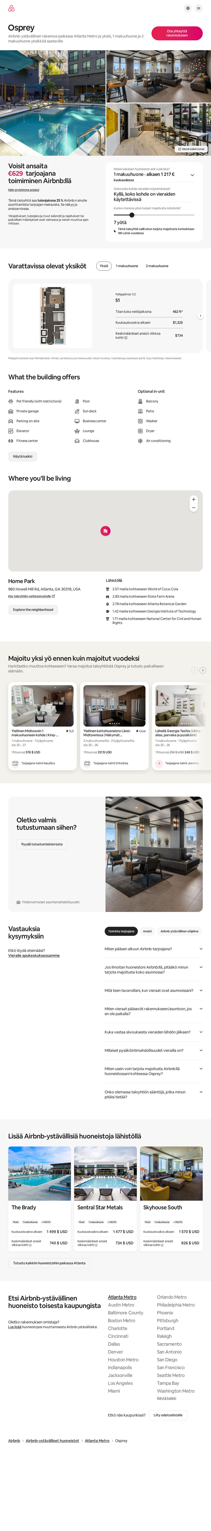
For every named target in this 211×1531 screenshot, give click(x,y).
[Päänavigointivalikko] (199, 8)
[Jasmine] (159, 763)
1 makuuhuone (127, 266)
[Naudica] (15, 763)
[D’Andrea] (87, 763)
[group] (154, 202)
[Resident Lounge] (158, 76)
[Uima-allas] (53, 103)
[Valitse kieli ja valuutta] (188, 8)
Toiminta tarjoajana (121, 931)
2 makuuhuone (157, 266)
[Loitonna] (194, 508)
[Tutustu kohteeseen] (39, 1199)
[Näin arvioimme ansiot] (125, 337)
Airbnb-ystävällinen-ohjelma (179, 931)
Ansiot (147, 931)
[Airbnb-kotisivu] (11, 8)
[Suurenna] (194, 499)
